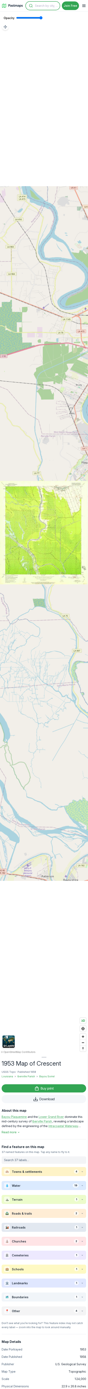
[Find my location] (83, 1029)
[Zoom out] (83, 1043)
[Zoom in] (83, 1037)
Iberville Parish (26, 1076)
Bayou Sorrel (47, 1076)
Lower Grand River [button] (51, 1116)
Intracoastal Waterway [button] (63, 1126)
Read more (9, 1132)
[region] (44, 533)
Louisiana (7, 1076)
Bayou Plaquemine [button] (14, 1116)
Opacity (9, 18)
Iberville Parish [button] (42, 1121)
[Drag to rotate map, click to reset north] (83, 1048)
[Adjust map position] (5, 27)
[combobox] (42, 5)
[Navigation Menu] (84, 5)
